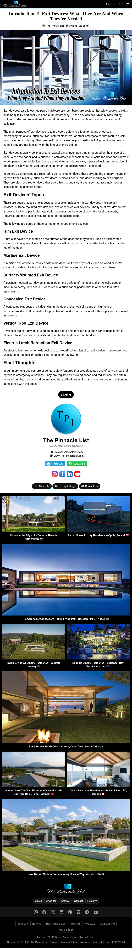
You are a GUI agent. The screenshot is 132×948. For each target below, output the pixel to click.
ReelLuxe (89, 923)
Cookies (41, 936)
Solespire (22, 923)
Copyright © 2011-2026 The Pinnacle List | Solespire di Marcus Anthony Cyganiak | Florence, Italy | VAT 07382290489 (66, 942)
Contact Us (91, 486)
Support (84, 936)
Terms (92, 936)
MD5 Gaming (107, 923)
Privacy (65, 936)
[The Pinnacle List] (66, 889)
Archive (65, 900)
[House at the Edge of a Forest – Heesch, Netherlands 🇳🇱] (33, 531)
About (38, 900)
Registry (92, 900)
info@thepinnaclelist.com (69, 452)
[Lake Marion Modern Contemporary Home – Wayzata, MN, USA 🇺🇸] (66, 869)
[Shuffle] (114, 4)
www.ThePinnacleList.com (69, 455)
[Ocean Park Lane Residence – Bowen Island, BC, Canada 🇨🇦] (98, 786)
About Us (44, 486)
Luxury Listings (67, 486)
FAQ (49, 936)
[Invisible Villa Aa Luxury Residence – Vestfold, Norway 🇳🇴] (33, 658)
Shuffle (86, 25)
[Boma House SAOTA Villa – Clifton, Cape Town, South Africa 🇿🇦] (66, 742)
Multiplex (56, 936)
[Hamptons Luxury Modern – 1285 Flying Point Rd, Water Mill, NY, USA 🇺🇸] (66, 614)
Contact (78, 900)
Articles (73, 25)
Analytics (51, 900)
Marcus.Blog (66, 929)
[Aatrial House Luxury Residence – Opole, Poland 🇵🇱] (98, 531)
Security (75, 936)
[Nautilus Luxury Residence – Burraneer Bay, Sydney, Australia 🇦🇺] (98, 658)
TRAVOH (74, 923)
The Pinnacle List (55, 25)
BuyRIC (36, 923)
